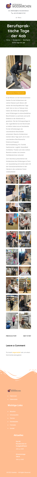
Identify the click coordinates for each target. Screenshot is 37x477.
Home (8, 40)
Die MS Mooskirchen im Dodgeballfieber (21, 444)
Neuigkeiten (17, 40)
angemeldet (16, 352)
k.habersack (19, 93)
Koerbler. (14, 472)
